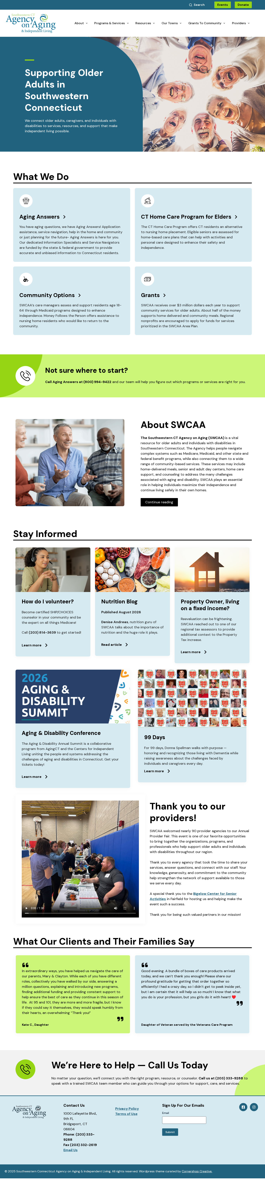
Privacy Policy (127, 1108)
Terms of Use (126, 1114)
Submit (170, 1132)
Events (222, 5)
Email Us (70, 1150)
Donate (243, 5)
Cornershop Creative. (197, 1171)
